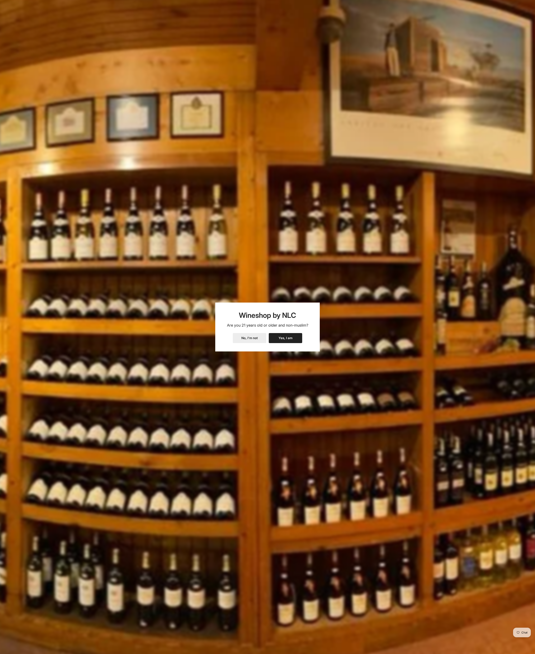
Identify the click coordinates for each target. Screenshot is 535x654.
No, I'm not (249, 338)
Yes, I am (285, 338)
